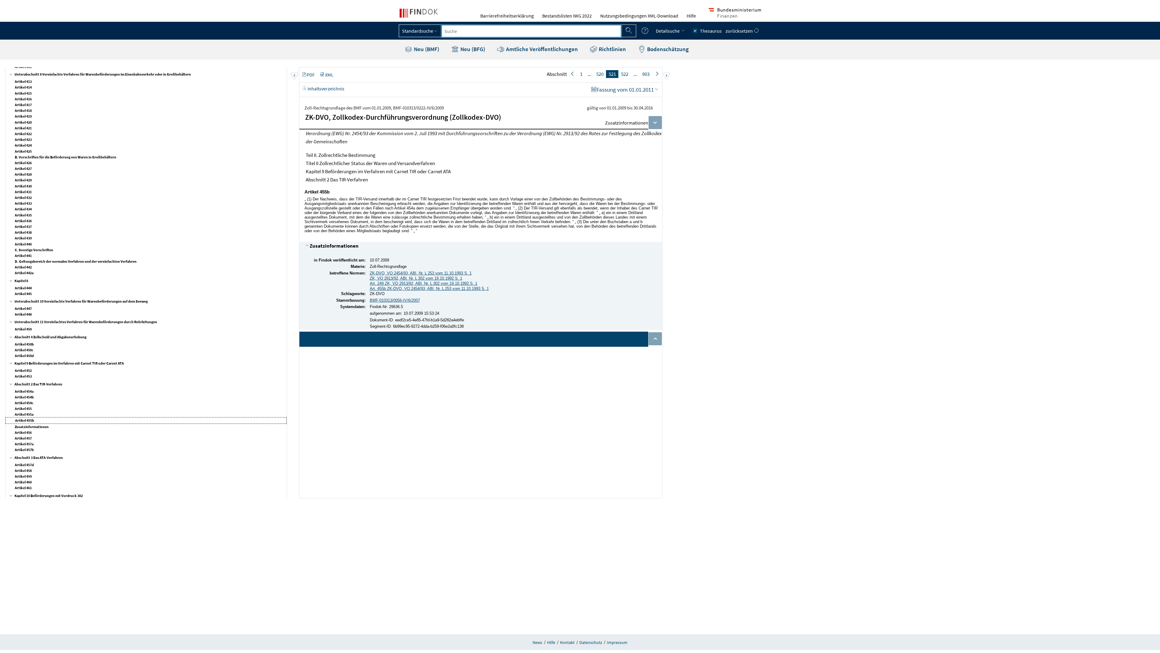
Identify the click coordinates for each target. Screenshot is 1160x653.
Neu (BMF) (426, 49)
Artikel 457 (23, 438)
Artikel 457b (24, 449)
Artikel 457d (24, 465)
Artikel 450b (24, 344)
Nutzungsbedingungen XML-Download (639, 16)
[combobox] (531, 31)
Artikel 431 (23, 192)
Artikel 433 (23, 203)
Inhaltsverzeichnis (325, 89)
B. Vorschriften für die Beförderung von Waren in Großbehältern (65, 157)
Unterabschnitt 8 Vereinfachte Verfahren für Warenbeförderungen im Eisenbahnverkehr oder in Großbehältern (102, 74)
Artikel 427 (23, 168)
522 (624, 74)
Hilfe (691, 16)
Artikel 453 (23, 376)
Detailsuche (668, 31)
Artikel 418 (23, 110)
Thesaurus (711, 31)
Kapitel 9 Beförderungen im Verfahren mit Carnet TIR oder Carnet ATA (69, 363)
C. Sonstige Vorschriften (34, 250)
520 (600, 74)
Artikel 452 (23, 370)
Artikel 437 (23, 226)
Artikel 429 (23, 180)
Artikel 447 (23, 308)
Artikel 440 (23, 244)
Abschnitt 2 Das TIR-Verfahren (38, 384)
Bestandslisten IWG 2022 (567, 16)
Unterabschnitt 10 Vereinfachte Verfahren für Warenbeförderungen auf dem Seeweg (81, 301)
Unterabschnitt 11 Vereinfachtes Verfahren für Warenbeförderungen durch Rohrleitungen (85, 322)
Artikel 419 (23, 116)
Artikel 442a (24, 273)
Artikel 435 (23, 215)
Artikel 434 (23, 209)
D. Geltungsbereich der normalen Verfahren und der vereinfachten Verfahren (76, 261)
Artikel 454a (24, 391)
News (537, 642)
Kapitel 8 (21, 280)
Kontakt (567, 642)
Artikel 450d (24, 355)
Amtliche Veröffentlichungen (541, 49)
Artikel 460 (23, 482)
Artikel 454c (24, 403)
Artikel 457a (24, 444)
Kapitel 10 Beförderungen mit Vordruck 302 (48, 495)
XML (329, 75)
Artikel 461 (23, 488)
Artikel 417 (23, 104)
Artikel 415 (23, 93)
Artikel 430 (23, 186)
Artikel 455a (24, 414)
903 (645, 74)
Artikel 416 (23, 99)
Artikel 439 (23, 238)
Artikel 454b (24, 397)
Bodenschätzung (667, 49)
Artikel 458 (23, 470)
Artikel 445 (23, 293)
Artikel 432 (23, 197)
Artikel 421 (23, 128)
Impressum (617, 642)
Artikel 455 (23, 408)
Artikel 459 (23, 476)
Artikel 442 (23, 267)
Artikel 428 (23, 174)
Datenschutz (590, 642)
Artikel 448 (23, 314)
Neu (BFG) (472, 49)
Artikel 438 (23, 232)
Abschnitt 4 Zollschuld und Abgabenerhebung (50, 337)
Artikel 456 (23, 432)
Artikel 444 (23, 288)
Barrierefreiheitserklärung (507, 16)
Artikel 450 (23, 329)
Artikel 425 (23, 151)
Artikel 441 (23, 255)
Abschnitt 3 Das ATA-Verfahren (38, 457)
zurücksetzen (740, 31)
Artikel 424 (23, 145)
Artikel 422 (23, 134)
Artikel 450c (24, 350)
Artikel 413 (23, 81)
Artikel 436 (23, 221)
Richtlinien (612, 49)
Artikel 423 (23, 139)
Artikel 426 (23, 163)
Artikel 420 (23, 122)
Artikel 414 (23, 87)
